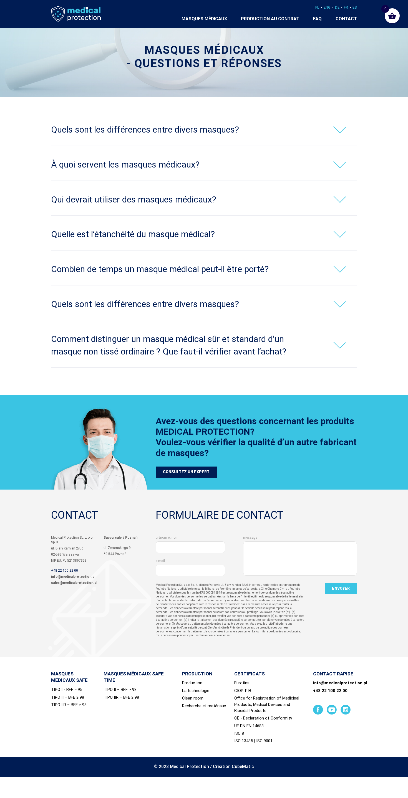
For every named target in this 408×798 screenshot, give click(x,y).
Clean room (192, 698)
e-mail (160, 561)
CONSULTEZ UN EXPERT (186, 472)
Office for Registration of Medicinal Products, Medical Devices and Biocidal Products (266, 704)
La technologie (195, 690)
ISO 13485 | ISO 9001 (253, 740)
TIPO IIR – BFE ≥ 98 (69, 704)
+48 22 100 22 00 (64, 570)
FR (346, 7)
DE (337, 7)
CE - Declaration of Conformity (263, 718)
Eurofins (242, 682)
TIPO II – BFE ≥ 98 (67, 697)
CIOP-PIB (242, 690)
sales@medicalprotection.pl (74, 583)
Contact (346, 18)
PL (317, 7)
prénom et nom (167, 537)
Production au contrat (270, 18)
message (250, 537)
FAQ (317, 18)
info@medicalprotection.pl (73, 577)
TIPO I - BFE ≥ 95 (66, 689)
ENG (327, 7)
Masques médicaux (204, 18)
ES (354, 7)
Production (192, 682)
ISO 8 (239, 733)
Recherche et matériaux (204, 705)
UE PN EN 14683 (249, 725)
